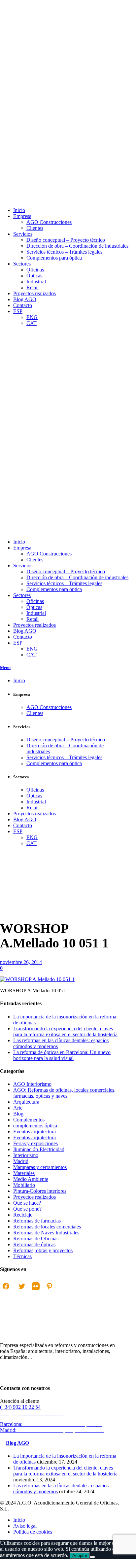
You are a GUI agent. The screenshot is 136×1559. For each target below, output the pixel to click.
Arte (17, 1108)
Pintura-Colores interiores (39, 1191)
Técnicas (22, 1256)
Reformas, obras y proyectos (43, 1250)
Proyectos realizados (34, 1197)
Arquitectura (26, 1102)
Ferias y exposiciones (35, 1143)
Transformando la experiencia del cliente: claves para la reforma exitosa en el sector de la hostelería (65, 1031)
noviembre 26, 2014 (21, 962)
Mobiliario (24, 1185)
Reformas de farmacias (37, 1220)
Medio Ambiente (30, 1179)
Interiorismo (25, 1155)
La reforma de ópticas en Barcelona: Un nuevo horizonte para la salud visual (62, 1055)
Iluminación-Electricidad (38, 1149)
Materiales (24, 1173)
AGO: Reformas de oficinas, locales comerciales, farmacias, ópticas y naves (64, 1093)
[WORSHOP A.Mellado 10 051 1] (37, 979)
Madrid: (53, 1430)
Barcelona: (52, 1424)
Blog (18, 1113)
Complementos (29, 1119)
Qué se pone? (27, 1209)
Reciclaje (22, 1215)
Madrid (20, 1161)
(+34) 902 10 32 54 (20, 1407)
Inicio (6, 940)
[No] (92, 1557)
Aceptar (79, 1555)
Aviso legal (25, 1526)
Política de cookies (32, 1532)
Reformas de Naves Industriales (46, 1232)
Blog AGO (17, 1443)
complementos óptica (35, 1125)
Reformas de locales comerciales (47, 1226)
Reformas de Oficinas (35, 1238)
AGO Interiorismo (32, 1084)
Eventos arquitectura (34, 1131)
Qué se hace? (27, 1203)
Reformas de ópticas (34, 1244)
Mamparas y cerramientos (40, 1167)
